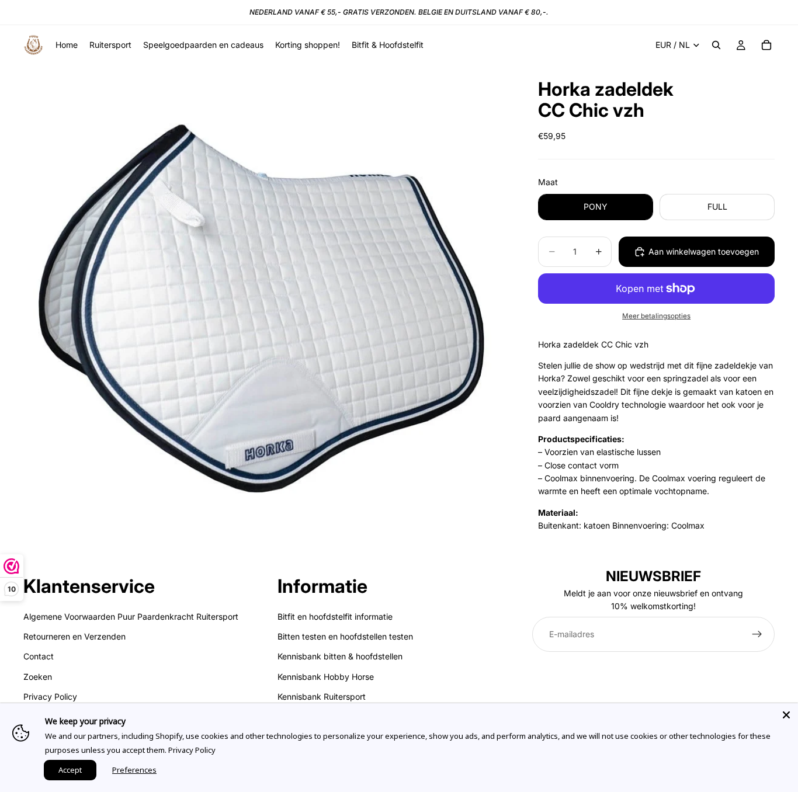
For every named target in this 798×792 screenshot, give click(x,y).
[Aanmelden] (757, 634)
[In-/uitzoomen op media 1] (267, 308)
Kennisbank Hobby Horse (325, 677)
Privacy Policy (50, 697)
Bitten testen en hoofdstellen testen (345, 636)
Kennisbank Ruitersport (321, 697)
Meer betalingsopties (656, 316)
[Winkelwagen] (766, 45)
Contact (38, 657)
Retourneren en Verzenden (74, 636)
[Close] (786, 715)
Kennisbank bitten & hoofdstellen (340, 657)
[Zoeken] (716, 45)
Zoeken (37, 677)
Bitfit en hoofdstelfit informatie (335, 616)
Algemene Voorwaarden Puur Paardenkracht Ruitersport (130, 616)
